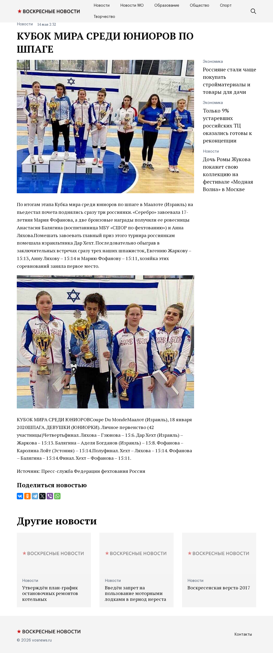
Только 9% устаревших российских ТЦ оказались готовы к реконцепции (227, 125)
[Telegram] (35, 496)
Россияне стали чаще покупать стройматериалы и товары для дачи (229, 80)
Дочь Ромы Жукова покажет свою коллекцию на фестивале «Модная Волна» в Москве (228, 174)
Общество (199, 5)
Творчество (104, 17)
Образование (166, 5)
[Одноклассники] (27, 496)
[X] (42, 496)
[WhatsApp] (57, 496)
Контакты (243, 634)
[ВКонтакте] (20, 496)
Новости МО (132, 5)
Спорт (226, 5)
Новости (102, 5)
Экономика (213, 62)
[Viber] (50, 496)
